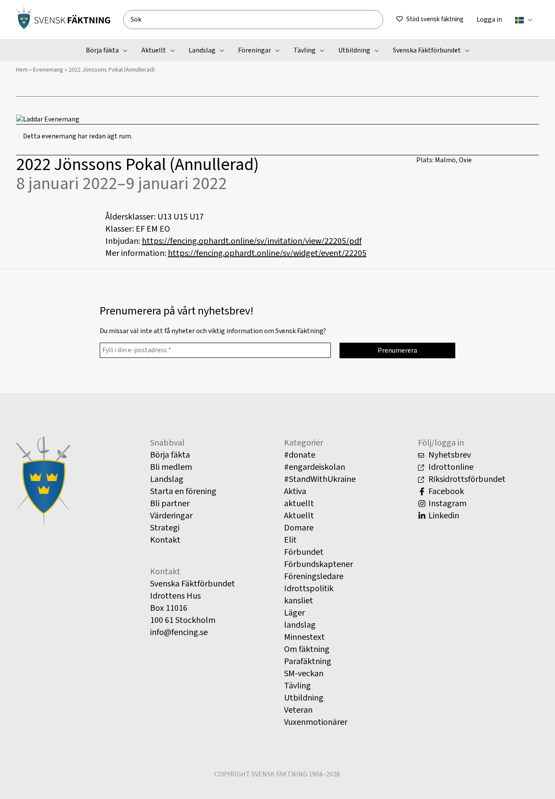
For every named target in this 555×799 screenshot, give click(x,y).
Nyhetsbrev (449, 455)
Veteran (298, 710)
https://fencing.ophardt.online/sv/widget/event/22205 (267, 253)
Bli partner (169, 504)
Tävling (297, 686)
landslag (300, 625)
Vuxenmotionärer (315, 722)
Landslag (166, 479)
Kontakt (165, 540)
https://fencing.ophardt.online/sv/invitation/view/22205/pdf (252, 241)
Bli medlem (171, 467)
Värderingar (171, 516)
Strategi (165, 528)
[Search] (380, 19)
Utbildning (303, 698)
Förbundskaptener (318, 564)
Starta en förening (183, 491)
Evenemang (48, 69)
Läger (294, 613)
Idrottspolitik (308, 589)
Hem (22, 69)
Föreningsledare (313, 576)
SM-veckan (303, 674)
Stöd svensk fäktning (435, 19)
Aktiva (295, 491)
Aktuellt (299, 516)
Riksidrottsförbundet (466, 479)
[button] (528, 19)
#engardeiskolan (314, 467)
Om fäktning (307, 649)
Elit (290, 540)
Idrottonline (450, 467)
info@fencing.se (179, 632)
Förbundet (303, 552)
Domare (298, 528)
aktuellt (299, 504)
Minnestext (304, 637)
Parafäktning (307, 661)
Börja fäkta (170, 455)
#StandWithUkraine (320, 479)
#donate (299, 455)
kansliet (298, 601)
